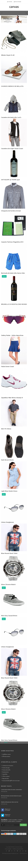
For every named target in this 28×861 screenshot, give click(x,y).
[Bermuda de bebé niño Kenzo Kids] (14, 257)
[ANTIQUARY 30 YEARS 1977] (14, 163)
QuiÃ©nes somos (6, 754)
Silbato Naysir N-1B (7, 55)
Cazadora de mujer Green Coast (12, 148)
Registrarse (18, 1)
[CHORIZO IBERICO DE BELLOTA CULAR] (14, 70)
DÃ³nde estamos (6, 756)
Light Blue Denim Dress (9, 491)
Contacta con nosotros (7, 765)
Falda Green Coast (7, 366)
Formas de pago (6, 767)
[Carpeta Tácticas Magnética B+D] (14, 226)
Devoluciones (5, 772)
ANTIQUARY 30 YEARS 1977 (10, 179)
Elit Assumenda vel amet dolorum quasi (11, 795)
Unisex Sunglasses (7, 522)
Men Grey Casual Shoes (9, 615)
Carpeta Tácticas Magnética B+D (12, 242)
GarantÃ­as (4, 774)
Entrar (10, 1)
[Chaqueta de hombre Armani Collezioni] (14, 195)
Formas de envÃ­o (6, 769)
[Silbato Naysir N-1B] (14, 39)
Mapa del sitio (5, 778)
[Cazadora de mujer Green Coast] (14, 132)
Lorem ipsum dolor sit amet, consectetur (11, 789)
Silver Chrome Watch (8, 584)
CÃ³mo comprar (6, 776)
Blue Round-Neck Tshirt (9, 553)
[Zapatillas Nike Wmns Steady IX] (14, 381)
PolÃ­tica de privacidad (18, 848)
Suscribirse (23, 824)
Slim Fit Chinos (6, 429)
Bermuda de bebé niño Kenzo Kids (13, 273)
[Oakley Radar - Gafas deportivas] (14, 319)
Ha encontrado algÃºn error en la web (11, 780)
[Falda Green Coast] (14, 350)
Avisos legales (8, 848)
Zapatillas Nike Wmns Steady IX (12, 397)
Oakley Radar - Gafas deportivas (12, 335)
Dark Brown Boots (7, 460)
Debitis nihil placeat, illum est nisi (9, 802)
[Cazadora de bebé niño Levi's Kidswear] (14, 101)
